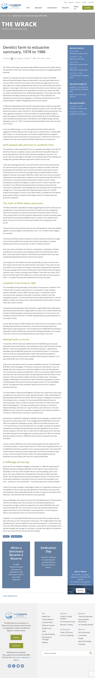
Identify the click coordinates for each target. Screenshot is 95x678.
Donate (88, 8)
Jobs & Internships (84, 641)
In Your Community (67, 635)
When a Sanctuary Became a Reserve (16, 553)
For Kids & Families (48, 634)
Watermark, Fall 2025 (77, 59)
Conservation (52, 8)
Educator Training (66, 625)
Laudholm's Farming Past (78, 108)
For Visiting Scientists (85, 625)
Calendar (71, 2)
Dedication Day (48, 549)
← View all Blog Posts (9, 596)
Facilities (45, 642)
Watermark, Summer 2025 (79, 64)
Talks (44, 631)
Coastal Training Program (66, 617)
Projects (84, 2)
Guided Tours (46, 628)
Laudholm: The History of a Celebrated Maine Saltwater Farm (79, 89)
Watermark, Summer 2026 (79, 53)
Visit (28, 8)
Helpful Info (46, 616)
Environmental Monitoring (83, 620)
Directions (17, 657)
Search (90, 2)
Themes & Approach (85, 616)
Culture (48, 58)
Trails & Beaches (48, 619)
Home (3, 16)
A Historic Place (47, 622)
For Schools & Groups (67, 622)
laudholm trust (16, 536)
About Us (76, 8)
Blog (65, 2)
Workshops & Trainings (46, 638)
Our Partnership (84, 632)
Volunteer (81, 644)
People (80, 638)
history (6, 536)
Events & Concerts (48, 625)
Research (65, 8)
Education (38, 8)
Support (78, 2)
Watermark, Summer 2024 (79, 70)
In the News (82, 635)
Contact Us (16, 646)
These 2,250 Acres (66, 632)
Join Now (80, 590)
